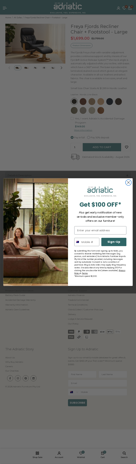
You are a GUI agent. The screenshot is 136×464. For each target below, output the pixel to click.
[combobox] (77, 242)
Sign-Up (113, 242)
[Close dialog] (128, 182)
